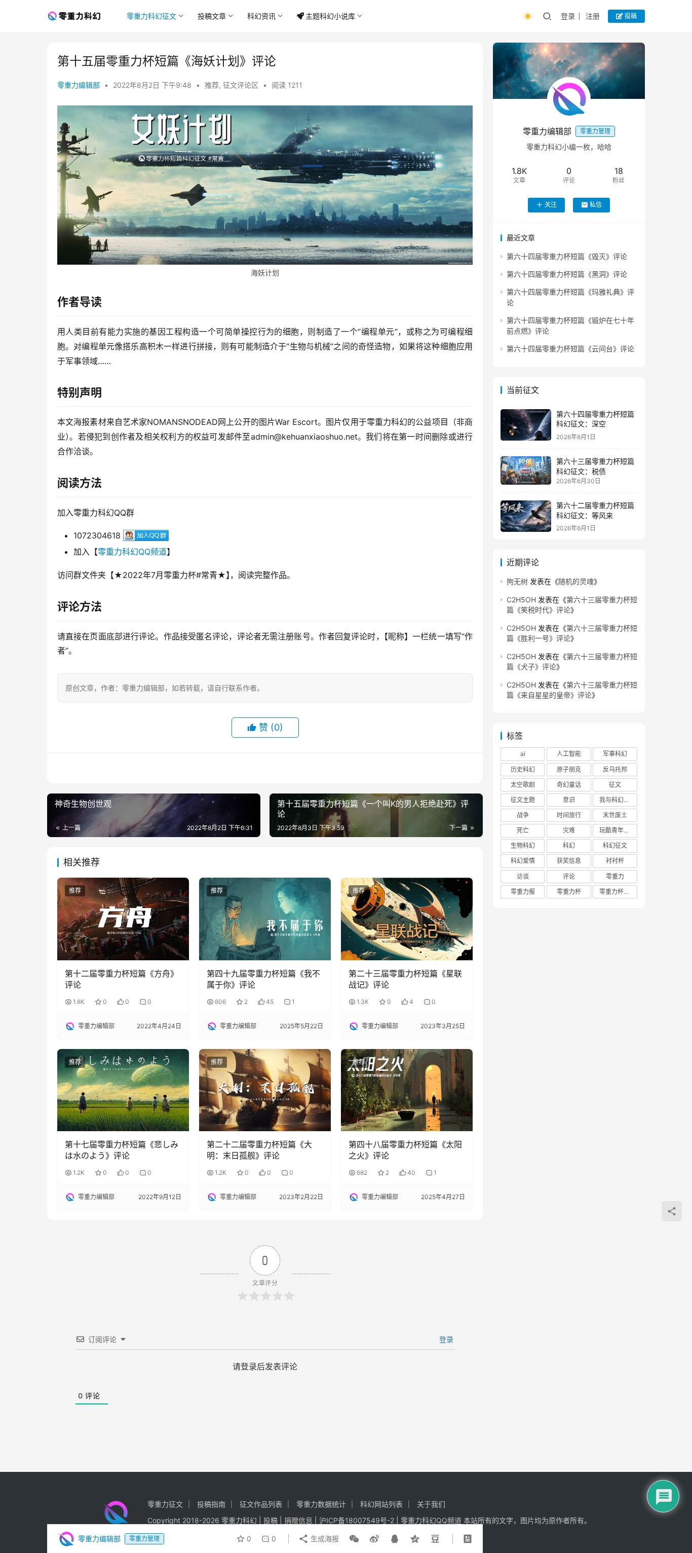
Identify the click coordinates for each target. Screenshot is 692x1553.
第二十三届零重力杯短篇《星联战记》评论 (405, 979)
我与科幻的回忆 (618, 800)
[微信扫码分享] (354, 1539)
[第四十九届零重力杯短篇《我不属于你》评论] (265, 919)
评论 (569, 876)
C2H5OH (521, 599)
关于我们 (431, 1504)
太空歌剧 (523, 784)
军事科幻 (615, 753)
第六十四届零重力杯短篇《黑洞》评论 (567, 274)
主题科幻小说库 (330, 16)
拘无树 (517, 581)
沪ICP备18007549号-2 (356, 1520)
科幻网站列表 (381, 1504)
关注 (551, 204)
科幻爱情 (523, 860)
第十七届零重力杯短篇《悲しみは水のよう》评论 (121, 1150)
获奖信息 (569, 860)
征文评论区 (240, 85)
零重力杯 (569, 891)
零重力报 (523, 891)
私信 (596, 204)
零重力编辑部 (78, 85)
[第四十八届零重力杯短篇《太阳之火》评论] (407, 1090)
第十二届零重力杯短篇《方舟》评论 (121, 979)
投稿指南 (211, 1504)
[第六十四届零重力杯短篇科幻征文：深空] (526, 425)
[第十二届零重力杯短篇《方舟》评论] (123, 919)
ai (522, 753)
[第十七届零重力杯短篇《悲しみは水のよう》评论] (123, 1090)
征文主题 (523, 800)
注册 (593, 16)
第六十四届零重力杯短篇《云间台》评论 (570, 348)
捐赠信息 (298, 1520)
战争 (523, 815)
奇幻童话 (569, 784)
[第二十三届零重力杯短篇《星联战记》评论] (407, 919)
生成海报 (324, 1538)
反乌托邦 (615, 769)
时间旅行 (569, 815)
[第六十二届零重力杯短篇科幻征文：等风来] (526, 516)
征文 (615, 784)
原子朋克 (569, 769)
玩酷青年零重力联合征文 (618, 830)
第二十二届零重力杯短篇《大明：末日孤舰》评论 (259, 1150)
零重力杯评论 (617, 891)
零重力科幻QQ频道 (132, 552)
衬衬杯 (615, 860)
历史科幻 (523, 769)
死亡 (523, 830)
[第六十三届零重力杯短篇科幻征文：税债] (526, 470)
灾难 (569, 830)
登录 (568, 16)
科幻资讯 (261, 16)
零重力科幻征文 (151, 16)
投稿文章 (212, 16)
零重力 (615, 876)
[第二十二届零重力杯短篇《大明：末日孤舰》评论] (265, 1090)
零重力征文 (165, 1504)
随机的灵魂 (576, 581)
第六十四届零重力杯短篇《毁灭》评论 (567, 255)
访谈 (523, 876)
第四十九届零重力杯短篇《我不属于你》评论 (263, 979)
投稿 (630, 16)
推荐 (212, 85)
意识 (569, 800)
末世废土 (615, 815)
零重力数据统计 (321, 1504)
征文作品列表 (261, 1504)
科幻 (569, 845)
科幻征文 (615, 845)
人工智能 (569, 753)
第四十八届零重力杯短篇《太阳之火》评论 (405, 1150)
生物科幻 (523, 845)
